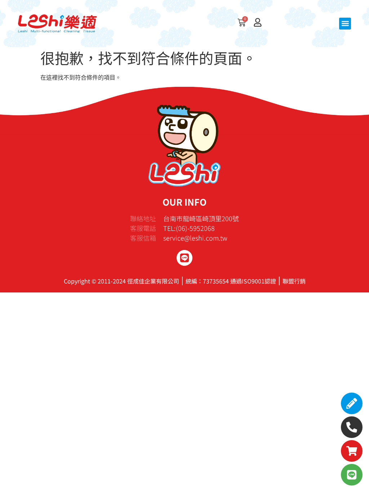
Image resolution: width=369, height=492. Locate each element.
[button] (345, 24)
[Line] (184, 258)
